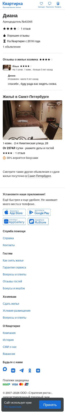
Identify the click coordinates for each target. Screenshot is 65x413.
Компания (9, 333)
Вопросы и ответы (14, 274)
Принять (50, 404)
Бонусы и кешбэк (14, 288)
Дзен (38, 370)
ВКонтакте (13, 370)
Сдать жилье (11, 304)
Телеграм (21, 370)
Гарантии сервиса (14, 267)
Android (39, 212)
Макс (5, 369)
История (8, 340)
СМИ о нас (10, 347)
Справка (8, 238)
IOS (14, 212)
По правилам (12, 405)
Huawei (14, 221)
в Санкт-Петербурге (38, 176)
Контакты (9, 245)
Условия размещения (17, 310)
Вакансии (9, 354)
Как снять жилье (13, 260)
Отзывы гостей (12, 281)
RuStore (38, 221)
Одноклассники (30, 370)
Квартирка (14, 5)
